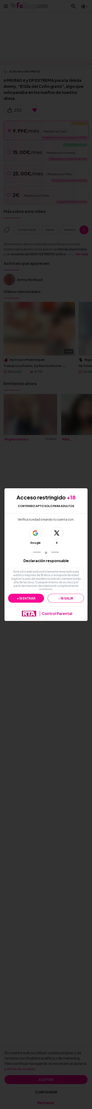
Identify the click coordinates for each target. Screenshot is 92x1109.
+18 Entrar (26, 598)
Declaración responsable (46, 560)
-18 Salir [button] (66, 598)
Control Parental (57, 613)
